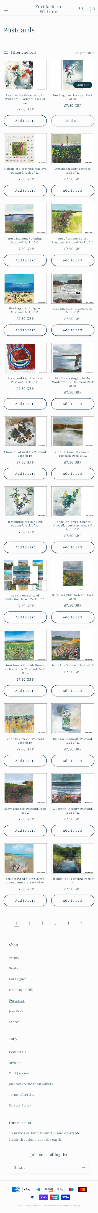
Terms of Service (22, 1094)
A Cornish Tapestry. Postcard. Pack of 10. (73, 810)
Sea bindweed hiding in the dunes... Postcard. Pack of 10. (25, 880)
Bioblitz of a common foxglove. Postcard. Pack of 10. (25, 170)
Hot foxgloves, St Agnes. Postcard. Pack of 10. (25, 310)
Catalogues (17, 979)
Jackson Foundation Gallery (31, 1084)
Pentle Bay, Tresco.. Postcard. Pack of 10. (25, 740)
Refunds (15, 1063)
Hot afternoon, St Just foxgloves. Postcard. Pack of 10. (73, 240)
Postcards (17, 1000)
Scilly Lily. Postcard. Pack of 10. (73, 665)
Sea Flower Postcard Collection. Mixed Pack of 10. (25, 597)
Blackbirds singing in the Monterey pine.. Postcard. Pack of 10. (73, 382)
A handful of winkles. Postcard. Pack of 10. (25, 453)
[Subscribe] (83, 1167)
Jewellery (16, 1011)
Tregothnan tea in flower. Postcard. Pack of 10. (25, 523)
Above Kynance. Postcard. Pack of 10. (25, 810)
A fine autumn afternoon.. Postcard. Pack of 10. (73, 453)
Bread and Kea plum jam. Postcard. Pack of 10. (25, 380)
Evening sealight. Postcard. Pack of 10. (72, 170)
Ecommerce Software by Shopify (64, 1205)
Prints (14, 958)
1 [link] (17, 923)
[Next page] (81, 923)
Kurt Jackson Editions (36, 1205)
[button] (6, 9)
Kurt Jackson (19, 1073)
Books (13, 968)
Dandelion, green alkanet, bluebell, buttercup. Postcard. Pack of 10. (73, 525)
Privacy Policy (20, 1105)
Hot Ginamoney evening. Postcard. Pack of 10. (25, 240)
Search (14, 1022)
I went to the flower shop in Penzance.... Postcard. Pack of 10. (25, 99)
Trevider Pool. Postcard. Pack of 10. (72, 880)
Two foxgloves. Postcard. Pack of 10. (73, 97)
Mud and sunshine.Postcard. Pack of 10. (72, 310)
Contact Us (17, 1052)
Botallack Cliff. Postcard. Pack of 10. (73, 596)
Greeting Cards (21, 990)
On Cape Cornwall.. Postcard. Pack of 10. (73, 740)
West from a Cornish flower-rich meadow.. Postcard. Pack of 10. (25, 669)
